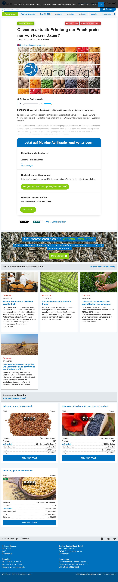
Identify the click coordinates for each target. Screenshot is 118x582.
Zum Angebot (29, 458)
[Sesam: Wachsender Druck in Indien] (58, 281)
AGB (4, 551)
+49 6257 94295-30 (13, 562)
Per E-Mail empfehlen (57, 222)
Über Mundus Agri (10, 539)
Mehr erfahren (58, 256)
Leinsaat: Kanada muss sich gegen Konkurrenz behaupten (96, 302)
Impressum (6, 549)
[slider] (30, 104)
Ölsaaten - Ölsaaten (25, 23)
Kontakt (25, 539)
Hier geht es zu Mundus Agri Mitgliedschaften (44, 186)
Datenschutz (7, 554)
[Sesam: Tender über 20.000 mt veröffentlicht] (19, 281)
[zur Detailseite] (29, 424)
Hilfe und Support (9, 546)
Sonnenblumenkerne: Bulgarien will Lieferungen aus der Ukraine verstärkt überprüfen (19, 366)
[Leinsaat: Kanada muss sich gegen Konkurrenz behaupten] (98, 281)
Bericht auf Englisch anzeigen (32, 45)
